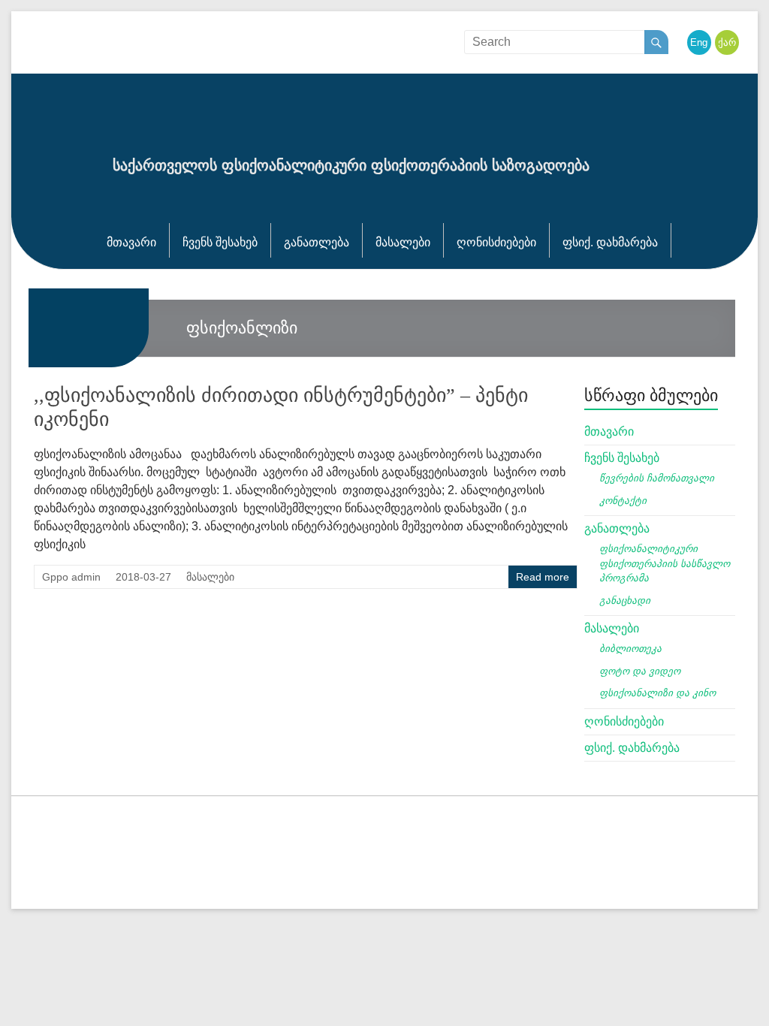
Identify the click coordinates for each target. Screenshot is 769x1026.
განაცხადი (624, 600)
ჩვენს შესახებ (220, 242)
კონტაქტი (623, 500)
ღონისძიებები (496, 242)
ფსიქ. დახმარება (610, 242)
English (706, 42)
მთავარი (131, 242)
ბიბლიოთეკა (630, 648)
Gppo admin (71, 577)
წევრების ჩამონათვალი (656, 478)
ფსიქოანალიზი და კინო (657, 693)
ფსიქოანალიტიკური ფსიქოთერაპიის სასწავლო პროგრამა (664, 563)
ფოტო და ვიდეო (639, 671)
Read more (542, 577)
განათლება (316, 242)
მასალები (402, 242)
